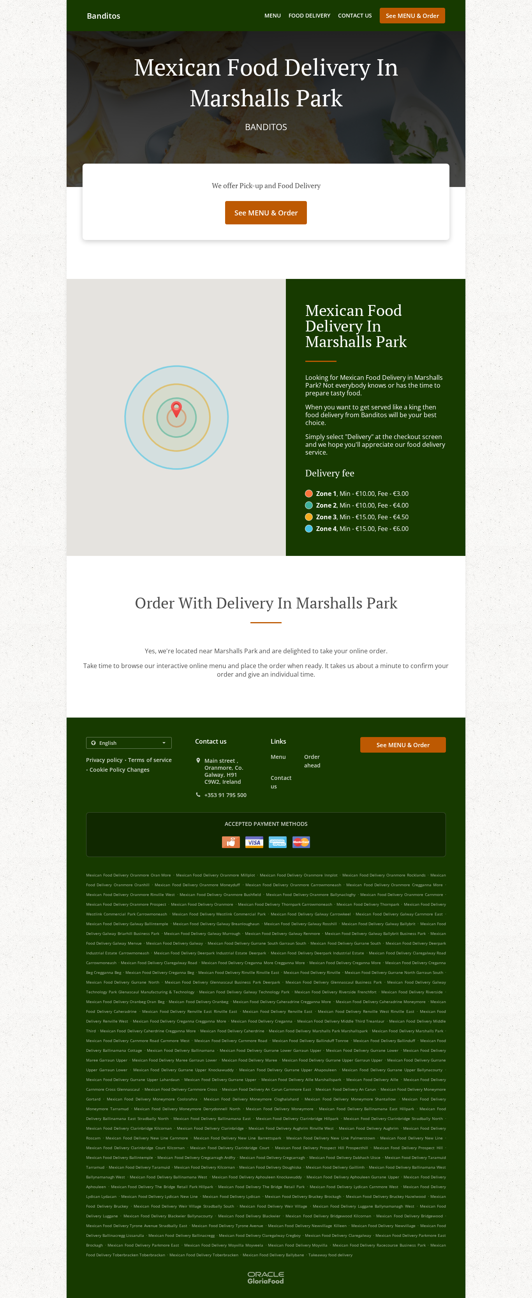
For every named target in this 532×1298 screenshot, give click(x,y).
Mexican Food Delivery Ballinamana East (212, 1118)
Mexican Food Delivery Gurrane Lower (362, 1050)
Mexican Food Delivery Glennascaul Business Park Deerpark (222, 982)
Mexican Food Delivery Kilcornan (204, 1167)
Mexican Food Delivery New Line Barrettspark (237, 1138)
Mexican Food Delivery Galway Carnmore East (399, 914)
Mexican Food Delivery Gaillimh (335, 1167)
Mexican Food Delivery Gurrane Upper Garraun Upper (332, 1060)
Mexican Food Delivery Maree (249, 1060)
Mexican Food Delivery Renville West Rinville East (366, 1011)
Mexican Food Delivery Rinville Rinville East (238, 972)
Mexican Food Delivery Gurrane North (122, 982)
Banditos (103, 16)
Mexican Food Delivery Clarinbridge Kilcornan (129, 1128)
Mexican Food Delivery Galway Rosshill (300, 923)
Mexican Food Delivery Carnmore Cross (181, 1089)
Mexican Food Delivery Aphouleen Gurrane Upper (353, 1177)
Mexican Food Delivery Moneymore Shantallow (350, 1099)
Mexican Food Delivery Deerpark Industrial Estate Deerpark (210, 953)
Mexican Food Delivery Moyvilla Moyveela (223, 1245)
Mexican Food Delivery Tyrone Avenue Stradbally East (136, 1225)
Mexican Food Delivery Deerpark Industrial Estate (317, 953)
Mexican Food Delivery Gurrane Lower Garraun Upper (270, 1050)
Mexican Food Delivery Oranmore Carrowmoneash (293, 884)
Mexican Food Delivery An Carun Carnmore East (266, 1089)
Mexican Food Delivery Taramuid (139, 1167)
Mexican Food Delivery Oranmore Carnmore (401, 894)
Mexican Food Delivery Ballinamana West (168, 1177)
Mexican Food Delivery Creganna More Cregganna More (253, 962)
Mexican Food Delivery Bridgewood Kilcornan (328, 1216)
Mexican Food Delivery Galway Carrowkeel (311, 914)
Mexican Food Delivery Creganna (261, 1021)
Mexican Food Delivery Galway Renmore (282, 933)
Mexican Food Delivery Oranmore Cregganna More (394, 884)
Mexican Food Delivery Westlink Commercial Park (219, 914)
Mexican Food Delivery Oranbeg (198, 1001)
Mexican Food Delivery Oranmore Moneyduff (197, 884)
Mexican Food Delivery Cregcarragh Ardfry (196, 1157)
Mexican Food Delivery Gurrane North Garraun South (394, 972)
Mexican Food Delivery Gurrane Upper (220, 1079)
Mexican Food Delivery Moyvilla (298, 1245)
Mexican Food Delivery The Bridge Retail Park (261, 1186)
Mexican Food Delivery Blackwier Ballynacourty (168, 1216)
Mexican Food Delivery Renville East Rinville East (189, 1011)
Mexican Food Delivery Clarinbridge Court (230, 1147)
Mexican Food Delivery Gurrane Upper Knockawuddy (183, 1069)
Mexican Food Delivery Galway (174, 943)
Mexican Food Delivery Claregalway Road (159, 962)
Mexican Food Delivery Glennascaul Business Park (333, 982)
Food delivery (309, 15)
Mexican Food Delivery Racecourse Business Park (379, 1245)
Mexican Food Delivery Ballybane (273, 1254)
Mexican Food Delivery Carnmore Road (230, 1040)
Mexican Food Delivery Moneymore (279, 1108)
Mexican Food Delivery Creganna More (345, 962)
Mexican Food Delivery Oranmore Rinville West (130, 894)
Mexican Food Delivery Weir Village (273, 1206)
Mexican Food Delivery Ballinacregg (181, 1235)
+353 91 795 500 (225, 795)
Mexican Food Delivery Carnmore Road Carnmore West (138, 1040)
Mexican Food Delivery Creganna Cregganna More (179, 1021)
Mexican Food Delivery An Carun (345, 1089)
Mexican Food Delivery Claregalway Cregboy (260, 1235)
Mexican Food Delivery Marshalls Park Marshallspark (318, 1030)
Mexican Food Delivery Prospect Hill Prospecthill (321, 1147)
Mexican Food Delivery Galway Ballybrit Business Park (375, 933)
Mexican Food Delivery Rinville (312, 972)
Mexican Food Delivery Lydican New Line (159, 1196)
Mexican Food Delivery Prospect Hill (408, 1147)
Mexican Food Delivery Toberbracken (203, 1254)
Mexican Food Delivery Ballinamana (181, 1050)
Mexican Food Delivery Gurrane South (345, 943)
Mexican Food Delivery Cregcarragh (272, 1157)
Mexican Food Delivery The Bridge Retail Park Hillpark (162, 1186)
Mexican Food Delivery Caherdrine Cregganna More (148, 1030)
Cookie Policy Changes (120, 769)
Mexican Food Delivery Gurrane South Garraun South (257, 943)
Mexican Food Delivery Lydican (231, 1196)
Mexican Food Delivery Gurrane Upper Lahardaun (133, 1079)
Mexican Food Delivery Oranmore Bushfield (220, 894)
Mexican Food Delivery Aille (372, 1079)
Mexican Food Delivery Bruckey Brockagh (303, 1196)
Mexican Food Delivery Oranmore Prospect (126, 904)
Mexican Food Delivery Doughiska (270, 1167)
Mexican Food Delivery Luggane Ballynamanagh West (363, 1206)
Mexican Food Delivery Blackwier (249, 1216)
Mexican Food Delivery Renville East (277, 1011)
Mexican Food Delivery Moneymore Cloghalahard (251, 1099)
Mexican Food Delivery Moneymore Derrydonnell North (187, 1108)
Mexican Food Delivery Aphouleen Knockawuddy (257, 1177)
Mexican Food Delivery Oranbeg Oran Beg (125, 1001)
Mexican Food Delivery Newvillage (383, 1225)
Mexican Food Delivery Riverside (412, 992)
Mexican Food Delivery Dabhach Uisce (344, 1157)
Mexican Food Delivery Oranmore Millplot (215, 875)
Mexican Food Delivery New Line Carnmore (147, 1138)
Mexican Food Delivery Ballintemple (119, 1157)
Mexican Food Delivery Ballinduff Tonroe (310, 1040)
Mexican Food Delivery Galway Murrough (202, 933)
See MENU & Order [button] (412, 15)
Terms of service (150, 760)
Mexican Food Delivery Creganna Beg (159, 972)
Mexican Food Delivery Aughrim (368, 1128)
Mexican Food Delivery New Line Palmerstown (330, 1138)
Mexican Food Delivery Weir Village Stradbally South (184, 1206)
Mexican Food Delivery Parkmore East (143, 1245)
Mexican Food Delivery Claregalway (338, 1235)
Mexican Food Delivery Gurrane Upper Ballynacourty (392, 1069)
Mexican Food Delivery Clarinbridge (210, 1128)
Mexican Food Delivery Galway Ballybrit (379, 923)
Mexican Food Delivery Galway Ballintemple (127, 923)
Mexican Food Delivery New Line (411, 1138)
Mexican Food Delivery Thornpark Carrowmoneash (285, 904)
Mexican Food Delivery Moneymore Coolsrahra (152, 1099)
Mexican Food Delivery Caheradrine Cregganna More (282, 1001)
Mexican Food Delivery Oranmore (202, 904)
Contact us (355, 15)
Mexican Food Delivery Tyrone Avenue (227, 1225)
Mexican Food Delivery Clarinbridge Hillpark (297, 1118)
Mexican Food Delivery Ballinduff (384, 1040)
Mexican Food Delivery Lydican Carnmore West (354, 1186)
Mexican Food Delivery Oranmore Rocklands (384, 875)
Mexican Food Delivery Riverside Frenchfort (335, 992)
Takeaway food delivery (330, 1254)
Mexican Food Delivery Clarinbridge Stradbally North (393, 1118)
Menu (272, 15)
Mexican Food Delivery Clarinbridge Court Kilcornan (135, 1147)
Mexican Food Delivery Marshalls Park (407, 1030)
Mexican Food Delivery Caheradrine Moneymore (381, 1001)
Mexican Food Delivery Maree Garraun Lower (174, 1060)
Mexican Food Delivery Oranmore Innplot (299, 875)
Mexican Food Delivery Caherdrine (232, 1030)
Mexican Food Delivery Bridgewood (409, 1216)
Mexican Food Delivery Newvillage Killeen (307, 1225)
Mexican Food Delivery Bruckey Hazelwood (386, 1196)
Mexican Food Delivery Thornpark (367, 904)
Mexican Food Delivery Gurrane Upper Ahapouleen (287, 1069)
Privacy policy (104, 760)
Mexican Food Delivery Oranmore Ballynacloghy (311, 894)
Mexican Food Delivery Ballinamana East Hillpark (366, 1108)
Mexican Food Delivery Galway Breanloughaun (216, 923)
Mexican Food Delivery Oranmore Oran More (128, 875)
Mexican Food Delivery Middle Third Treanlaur (341, 1021)
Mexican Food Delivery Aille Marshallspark (301, 1079)
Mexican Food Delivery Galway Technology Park (244, 992)
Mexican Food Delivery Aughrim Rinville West (291, 1128)
